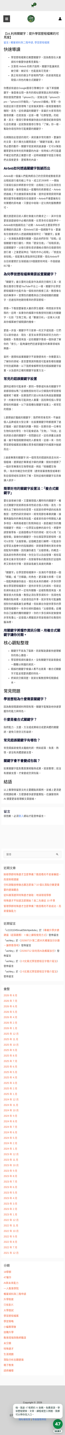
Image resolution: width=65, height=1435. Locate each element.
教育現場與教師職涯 (15, 1337)
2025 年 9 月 (10, 1050)
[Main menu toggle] (6, 18)
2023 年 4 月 (10, 1198)
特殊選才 (9, 1348)
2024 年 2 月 (10, 1143)
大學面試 (9, 1310)
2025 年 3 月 (10, 1083)
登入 (21, 816)
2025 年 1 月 (10, 1094)
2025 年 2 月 (10, 1088)
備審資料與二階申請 (22, 42)
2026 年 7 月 (10, 1001)
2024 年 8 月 (10, 1121)
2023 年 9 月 (10, 1170)
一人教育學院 (11, 1288)
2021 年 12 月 (11, 1253)
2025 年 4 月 (10, 1077)
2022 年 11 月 (11, 1225)
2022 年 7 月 (10, 1247)
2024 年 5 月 (10, 1138)
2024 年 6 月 (10, 1132)
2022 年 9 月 (10, 1236)
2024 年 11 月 (11, 1105)
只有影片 (9, 1304)
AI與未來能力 (11, 1283)
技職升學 (9, 1332)
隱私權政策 (24, 1419)
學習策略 (9, 1321)
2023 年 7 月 (10, 1181)
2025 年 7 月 (10, 1061)
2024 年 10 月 (11, 1110)
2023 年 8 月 (10, 1176)
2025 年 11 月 (11, 1039)
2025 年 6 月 (10, 1066)
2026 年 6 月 (10, 1006)
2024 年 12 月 (11, 1099)
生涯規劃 (9, 1354)
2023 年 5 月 (10, 1192)
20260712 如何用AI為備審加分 (37, 951)
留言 (6, 42)
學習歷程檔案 (42, 42)
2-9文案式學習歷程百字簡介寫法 (39, 961)
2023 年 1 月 (10, 1214)
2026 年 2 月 (10, 1022)
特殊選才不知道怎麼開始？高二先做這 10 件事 (29, 900)
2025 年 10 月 (11, 1044)
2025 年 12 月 (11, 1033)
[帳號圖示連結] (60, 18)
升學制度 (9, 1299)
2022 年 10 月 (11, 1231)
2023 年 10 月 (11, 1165)
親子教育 (9, 1365)
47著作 (7, 1277)
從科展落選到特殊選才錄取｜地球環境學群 (27, 895)
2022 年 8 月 (10, 1242)
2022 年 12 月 (11, 1220)
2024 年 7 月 (10, 1127)
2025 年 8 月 (10, 1055)
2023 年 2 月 (10, 1209)
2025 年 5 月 (10, 1072)
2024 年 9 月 (10, 1116)
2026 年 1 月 (10, 1028)
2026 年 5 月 (10, 1012)
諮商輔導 (9, 1370)
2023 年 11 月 (11, 1159)
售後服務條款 (39, 1419)
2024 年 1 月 (10, 1148)
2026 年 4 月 (10, 1017)
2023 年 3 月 (10, 1203)
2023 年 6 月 (10, 1187)
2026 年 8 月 (10, 995)
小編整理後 (10, 1327)
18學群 (7, 1272)
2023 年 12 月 (11, 1154)
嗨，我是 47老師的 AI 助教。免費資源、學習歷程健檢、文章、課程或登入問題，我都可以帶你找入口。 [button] (38, 1411)
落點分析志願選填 (14, 1359)
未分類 (7, 1343)
